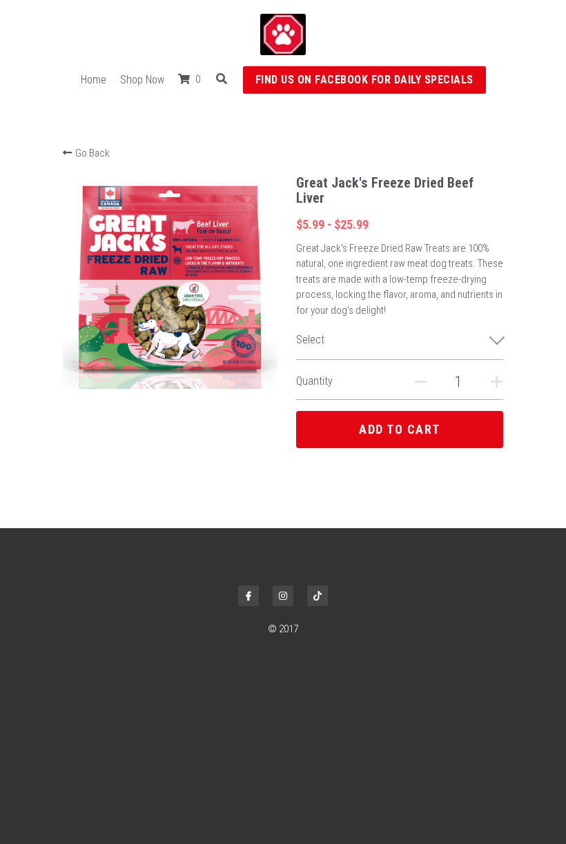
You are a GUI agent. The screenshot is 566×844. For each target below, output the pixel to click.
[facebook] (248, 595)
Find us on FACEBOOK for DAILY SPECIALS (364, 79)
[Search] (221, 79)
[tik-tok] (317, 595)
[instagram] (283, 595)
